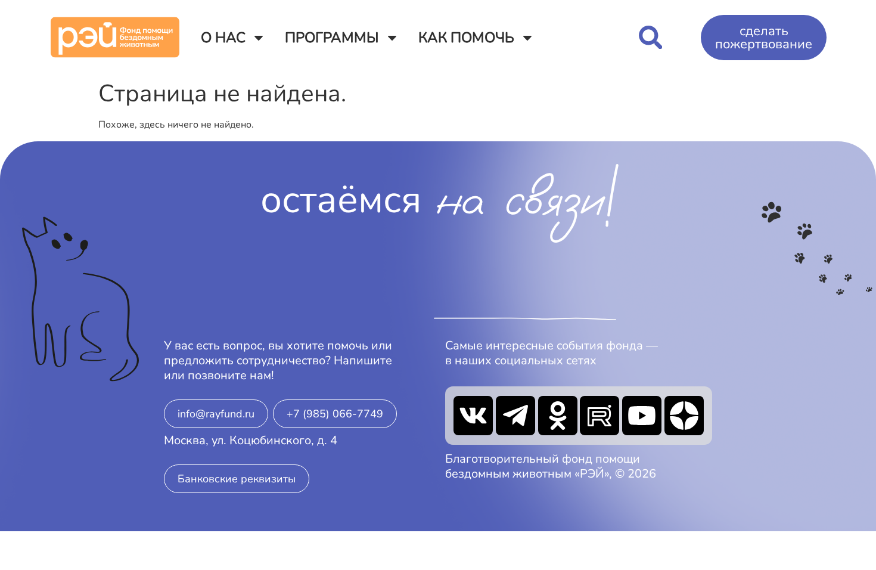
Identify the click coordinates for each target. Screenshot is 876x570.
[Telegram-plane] (515, 415)
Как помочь (466, 37)
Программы (332, 37)
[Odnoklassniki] (557, 415)
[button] (650, 37)
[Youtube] (641, 415)
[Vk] (473, 415)
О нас (223, 37)
